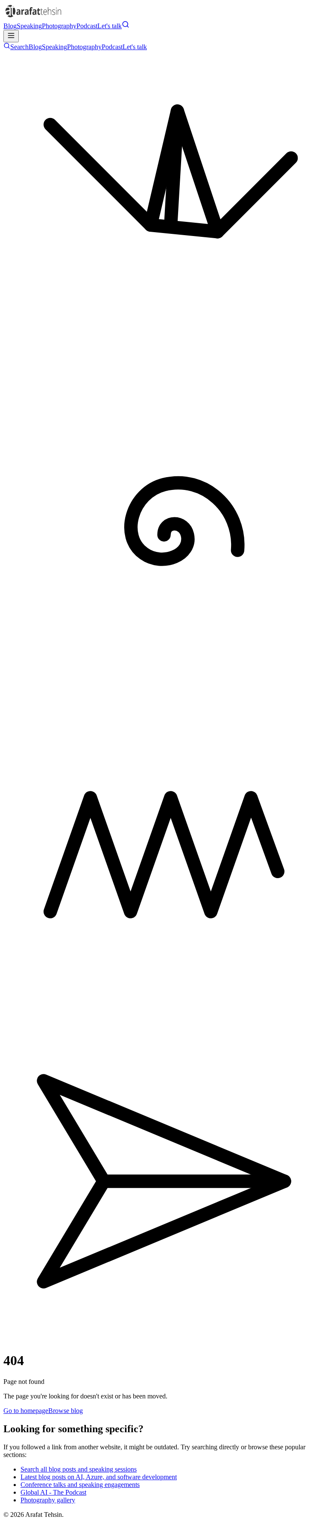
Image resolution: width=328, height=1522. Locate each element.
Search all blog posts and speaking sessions (78, 1469)
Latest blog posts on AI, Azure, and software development (98, 1477)
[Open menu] (11, 36)
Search (19, 46)
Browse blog (65, 1410)
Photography (59, 25)
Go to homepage (25, 1410)
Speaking (29, 25)
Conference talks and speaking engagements (80, 1484)
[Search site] (125, 25)
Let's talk (109, 25)
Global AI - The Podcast (53, 1492)
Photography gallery (47, 1500)
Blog (10, 25)
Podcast (86, 25)
